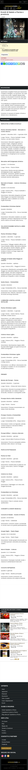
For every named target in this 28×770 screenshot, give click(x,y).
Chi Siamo (4, 721)
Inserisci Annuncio (6, 748)
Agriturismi (4, 691)
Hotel (3, 689)
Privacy (4, 730)
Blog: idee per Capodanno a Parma (11, 714)
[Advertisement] (14, 75)
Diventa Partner (6, 742)
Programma (5, 54)
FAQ (3, 723)
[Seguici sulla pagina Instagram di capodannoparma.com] (2, 756)
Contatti (4, 739)
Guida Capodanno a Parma (9, 710)
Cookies (4, 733)
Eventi (3, 17)
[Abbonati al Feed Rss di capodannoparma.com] (8, 756)
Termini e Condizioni (7, 728)
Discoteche (5, 696)
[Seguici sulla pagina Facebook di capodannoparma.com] (5, 756)
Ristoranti (4, 693)
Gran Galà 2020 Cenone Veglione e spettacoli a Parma (18, 651)
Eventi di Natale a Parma (16, 623)
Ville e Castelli (5, 698)
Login (24, 1)
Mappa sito (5, 726)
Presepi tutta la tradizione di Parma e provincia (17, 644)
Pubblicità (4, 744)
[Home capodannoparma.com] (15, 6)
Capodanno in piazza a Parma (10, 712)
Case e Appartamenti (7, 700)
